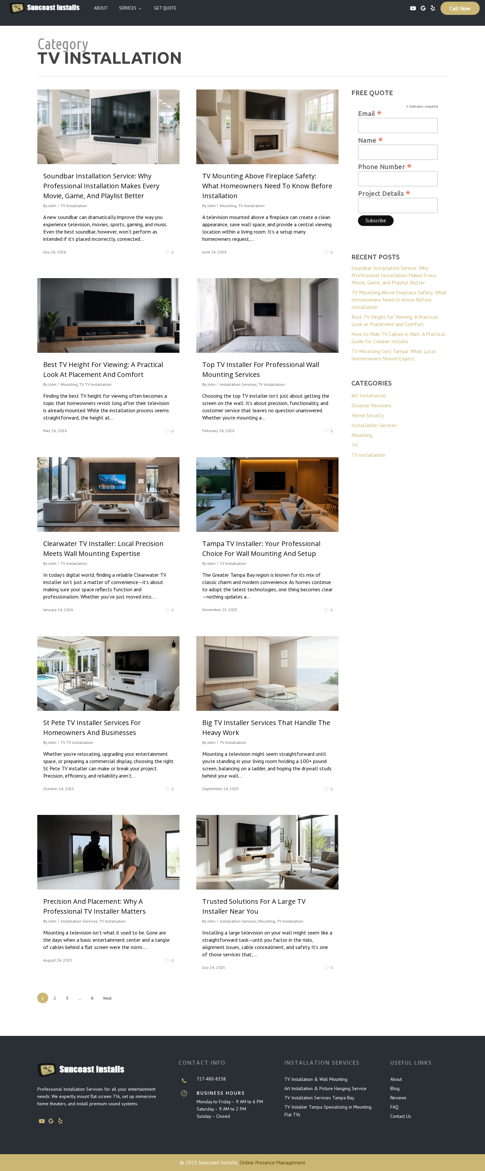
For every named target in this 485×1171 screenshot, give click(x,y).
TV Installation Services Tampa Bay (319, 1098)
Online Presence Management (273, 1162)
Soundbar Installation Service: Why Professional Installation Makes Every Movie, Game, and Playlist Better (101, 185)
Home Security (367, 415)
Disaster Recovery (371, 405)
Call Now (460, 8)
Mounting (228, 205)
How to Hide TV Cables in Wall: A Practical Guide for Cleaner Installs (398, 338)
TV (81, 384)
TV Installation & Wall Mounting (315, 1079)
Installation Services (238, 384)
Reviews (398, 1098)
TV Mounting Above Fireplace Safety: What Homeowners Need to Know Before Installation (267, 185)
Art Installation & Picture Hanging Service (325, 1088)
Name (370, 140)
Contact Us (400, 1116)
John (52, 205)
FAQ (394, 1107)
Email (370, 113)
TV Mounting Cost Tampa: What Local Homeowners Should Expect (393, 355)
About (396, 1079)
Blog (395, 1088)
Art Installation (368, 395)
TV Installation (74, 205)
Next (107, 998)
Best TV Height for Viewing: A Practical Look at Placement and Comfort (394, 320)
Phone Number (385, 166)
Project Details (384, 193)
